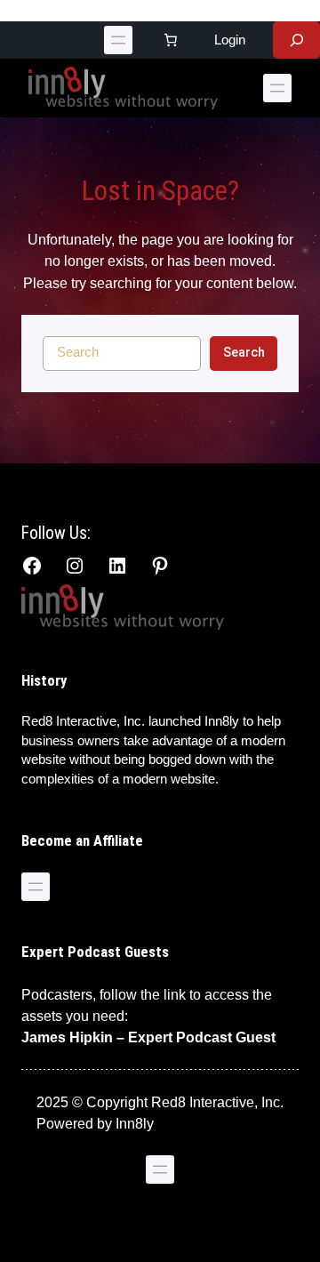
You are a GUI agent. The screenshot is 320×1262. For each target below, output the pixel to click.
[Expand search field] (296, 39)
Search (244, 352)
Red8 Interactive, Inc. (83, 721)
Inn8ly (135, 1123)
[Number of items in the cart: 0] (170, 40)
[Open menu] (118, 40)
